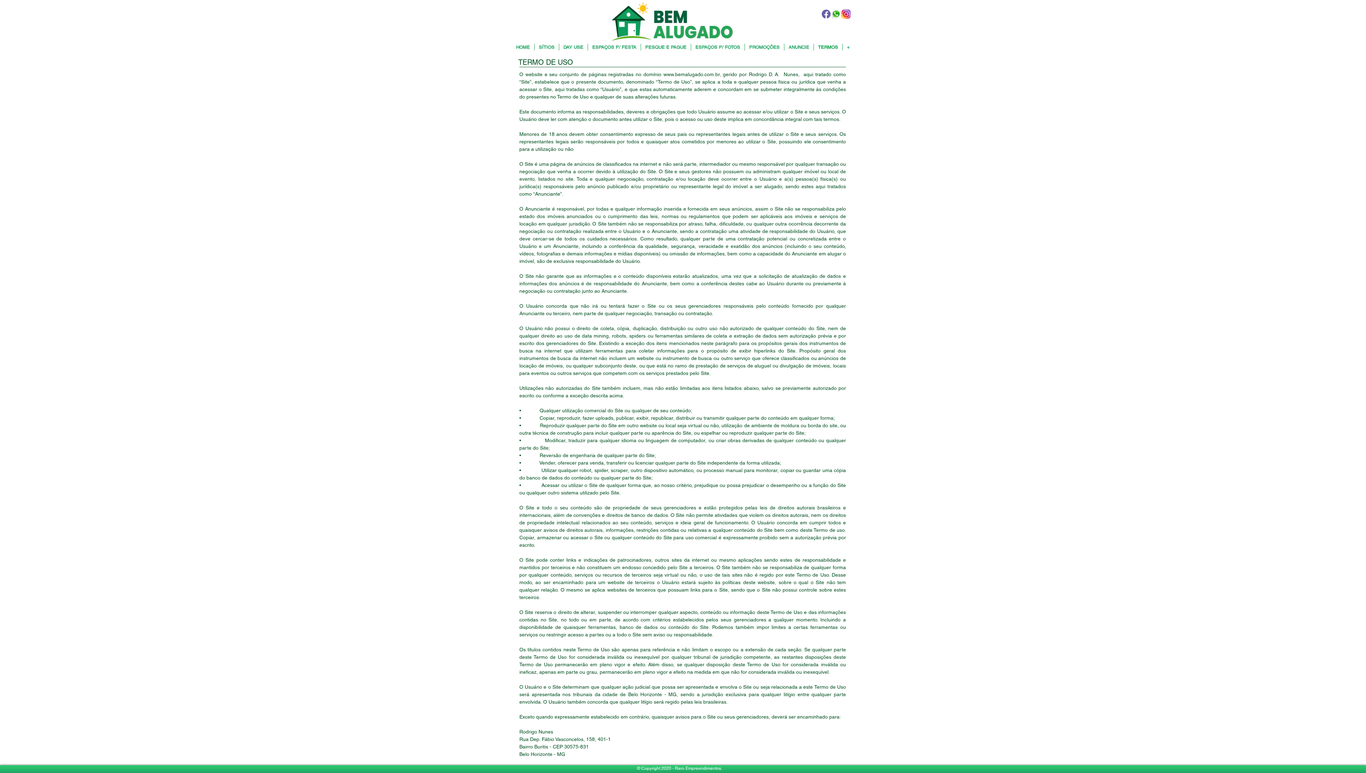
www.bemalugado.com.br (691, 74)
